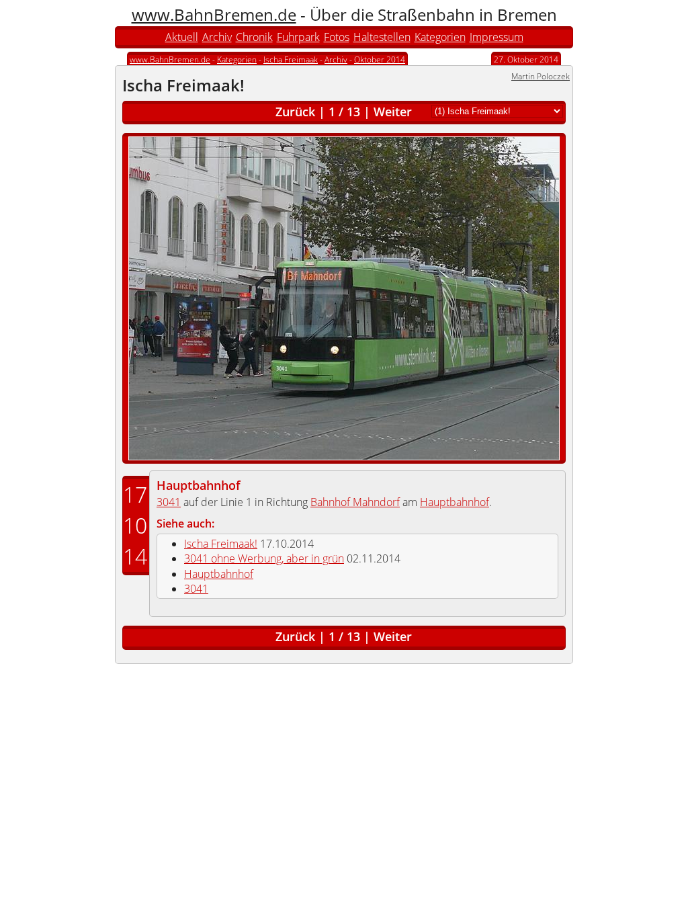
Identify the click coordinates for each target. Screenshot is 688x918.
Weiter (393, 111)
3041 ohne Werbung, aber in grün (264, 558)
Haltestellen (382, 37)
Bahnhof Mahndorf (355, 502)
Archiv (217, 37)
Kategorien (440, 37)
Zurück (295, 111)
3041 (169, 502)
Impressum (496, 37)
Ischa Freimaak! (220, 543)
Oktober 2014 (379, 59)
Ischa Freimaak (290, 59)
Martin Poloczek (540, 76)
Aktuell (181, 37)
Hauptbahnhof (199, 485)
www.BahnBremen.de (214, 14)
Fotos (336, 37)
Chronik (254, 37)
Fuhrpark (298, 37)
